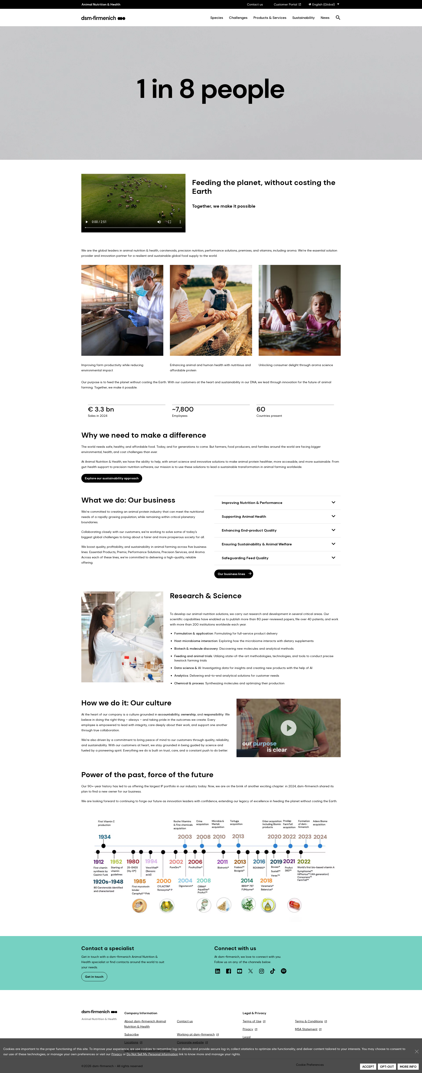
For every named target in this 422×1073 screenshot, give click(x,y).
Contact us (255, 4)
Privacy (248, 1029)
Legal (247, 1037)
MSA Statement (306, 1029)
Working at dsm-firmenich (196, 1034)
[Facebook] (228, 971)
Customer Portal (285, 4)
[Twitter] (250, 971)
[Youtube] (239, 971)
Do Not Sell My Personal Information (152, 1054)
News (325, 18)
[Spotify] (283, 971)
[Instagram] (261, 971)
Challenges (238, 18)
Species (216, 18)
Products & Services (269, 18)
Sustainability (303, 18)
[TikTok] (272, 971)
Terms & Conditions (309, 1021)
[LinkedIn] (217, 971)
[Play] (288, 728)
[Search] (338, 18)
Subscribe (131, 1034)
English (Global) (323, 4)
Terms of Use (252, 1021)
